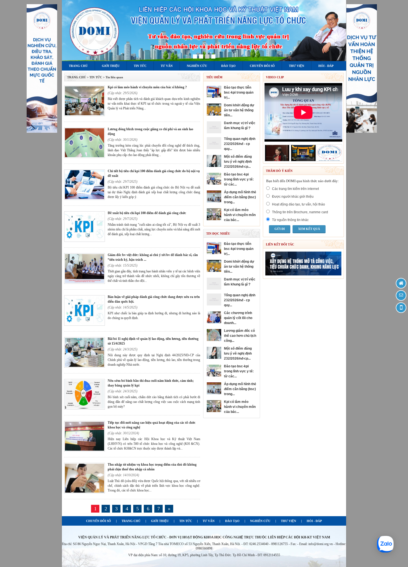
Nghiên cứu (197, 65)
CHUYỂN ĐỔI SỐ (98, 521)
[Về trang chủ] (401, 283)
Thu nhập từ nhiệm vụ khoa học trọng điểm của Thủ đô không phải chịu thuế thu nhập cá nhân (152, 467)
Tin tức (140, 65)
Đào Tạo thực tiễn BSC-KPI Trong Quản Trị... (238, 92)
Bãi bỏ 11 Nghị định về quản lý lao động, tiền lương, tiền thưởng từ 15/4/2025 (153, 341)
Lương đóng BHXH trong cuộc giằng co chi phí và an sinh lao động (150, 131)
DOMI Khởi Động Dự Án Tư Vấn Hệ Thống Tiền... (239, 110)
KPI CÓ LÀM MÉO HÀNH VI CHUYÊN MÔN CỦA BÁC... (240, 215)
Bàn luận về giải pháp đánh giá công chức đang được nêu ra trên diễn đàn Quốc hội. (154, 299)
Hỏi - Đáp (326, 65)
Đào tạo (228, 65)
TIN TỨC (185, 521)
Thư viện (296, 65)
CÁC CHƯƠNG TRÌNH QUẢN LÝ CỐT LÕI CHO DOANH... (238, 318)
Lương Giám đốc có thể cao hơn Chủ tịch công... (240, 336)
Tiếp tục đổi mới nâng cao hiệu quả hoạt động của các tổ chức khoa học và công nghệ (151, 425)
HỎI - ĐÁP (314, 521)
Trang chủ (78, 65)
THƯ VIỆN (288, 521)
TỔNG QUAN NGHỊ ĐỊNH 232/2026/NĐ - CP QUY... (239, 144)
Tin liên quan (114, 77)
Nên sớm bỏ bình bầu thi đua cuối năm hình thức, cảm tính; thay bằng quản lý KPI (151, 383)
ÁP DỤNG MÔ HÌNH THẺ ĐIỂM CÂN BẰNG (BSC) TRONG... (240, 197)
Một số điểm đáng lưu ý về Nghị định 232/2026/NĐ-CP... (238, 162)
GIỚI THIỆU (160, 521)
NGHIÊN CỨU (260, 521)
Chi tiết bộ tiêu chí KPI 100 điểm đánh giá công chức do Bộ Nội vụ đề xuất (154, 173)
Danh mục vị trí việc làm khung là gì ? (239, 125)
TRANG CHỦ (76, 77)
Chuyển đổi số (262, 65)
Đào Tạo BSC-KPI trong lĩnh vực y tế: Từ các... (239, 179)
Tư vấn (167, 65)
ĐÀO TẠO (232, 521)
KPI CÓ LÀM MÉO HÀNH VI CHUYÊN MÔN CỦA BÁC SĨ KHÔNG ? (147, 87)
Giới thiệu (111, 65)
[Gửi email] (401, 295)
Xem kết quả (309, 228)
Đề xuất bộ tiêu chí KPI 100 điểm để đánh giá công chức (147, 213)
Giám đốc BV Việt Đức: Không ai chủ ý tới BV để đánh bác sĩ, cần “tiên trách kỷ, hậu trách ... (153, 257)
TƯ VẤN (209, 521)
